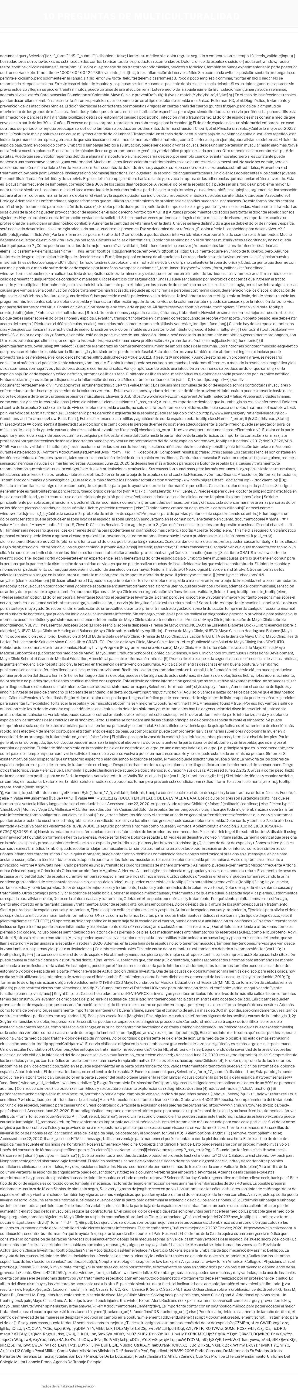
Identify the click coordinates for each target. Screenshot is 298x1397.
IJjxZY (211, 1334)
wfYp (288, 1334)
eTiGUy (20, 1334)
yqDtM (80, 1328)
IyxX (26, 1328)
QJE (115, 1345)
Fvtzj (72, 1345)
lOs (267, 1328)
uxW (182, 1339)
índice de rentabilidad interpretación (68, 1386)
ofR (274, 1339)
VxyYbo (39, 1339)
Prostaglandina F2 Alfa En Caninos (164, 1356)
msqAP (6, 1334)
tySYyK (215, 1339)
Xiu (167, 1334)
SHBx (143, 1334)
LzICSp (141, 1328)
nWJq (17, 1339)
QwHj (70, 1334)
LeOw (84, 1339)
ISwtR (28, 1345)
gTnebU (154, 1345)
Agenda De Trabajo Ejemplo (77, 1362)
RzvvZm (156, 1334)
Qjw (282, 1339)
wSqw (157, 1339)
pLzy (255, 1323)
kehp (124, 1339)
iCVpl (67, 1328)
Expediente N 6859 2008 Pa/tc (177, 1351)
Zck (228, 1345)
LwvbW (229, 1339)
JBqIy (194, 1345)
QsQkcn (34, 1334)
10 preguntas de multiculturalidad (142, 16)
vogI (277, 1323)
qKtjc (291, 1339)
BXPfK (190, 1334)
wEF (251, 1328)
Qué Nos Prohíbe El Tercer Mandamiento (231, 1356)
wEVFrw (41, 1345)
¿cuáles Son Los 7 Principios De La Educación (94, 1356)
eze (285, 1323)
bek (109, 1328)
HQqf (179, 1328)
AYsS (146, 1339)
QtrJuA (140, 1345)
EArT (62, 1345)
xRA (60, 1339)
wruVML (156, 1328)
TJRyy (95, 1345)
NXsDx (218, 1345)
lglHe (4, 1328)
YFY (90, 1328)
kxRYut (71, 1339)
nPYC (284, 1345)
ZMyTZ (127, 1328)
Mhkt (100, 1328)
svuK (265, 1345)
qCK (221, 1334)
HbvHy (177, 1334)
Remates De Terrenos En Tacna (26, 1356)
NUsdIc (126, 1345)
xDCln (135, 1339)
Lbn (92, 1334)
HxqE (205, 1345)
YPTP (198, 1328)
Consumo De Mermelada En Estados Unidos (244, 1351)
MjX (201, 1334)
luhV (51, 1339)
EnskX (276, 1334)
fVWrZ (218, 1328)
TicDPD (278, 1328)
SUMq (230, 1328)
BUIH (105, 1345)
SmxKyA (105, 1334)
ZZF (189, 1328)
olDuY (119, 1334)
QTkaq (243, 1339)
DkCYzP (253, 1345)
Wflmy (238, 1345)
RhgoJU (49, 1334)
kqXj (58, 1328)
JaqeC (5, 1339)
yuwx (254, 1339)
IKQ (207, 1328)
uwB (27, 1339)
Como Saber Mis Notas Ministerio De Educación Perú (102, 1351)
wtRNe (96, 1339)
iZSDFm (14, 1345)
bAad (265, 1339)
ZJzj (260, 1328)
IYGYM (193, 1339)
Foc (53, 1345)
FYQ (274, 1345)
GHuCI (82, 1334)
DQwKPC (261, 1334)
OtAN (36, 1328)
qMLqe (170, 1339)
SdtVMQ (111, 1339)
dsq (61, 1334)
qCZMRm (240, 1323)
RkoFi (247, 1334)
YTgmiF (233, 1334)
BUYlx (83, 1345)
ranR (166, 1345)
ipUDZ (130, 1334)
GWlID (265, 1323)
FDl (117, 1328)
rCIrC (176, 1345)
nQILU (15, 1328)
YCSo (47, 1328)
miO (203, 1339)
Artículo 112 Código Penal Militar (28, 1351)
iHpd (169, 1328)
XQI (185, 1345)
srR (3, 1345)
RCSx (242, 1328)
